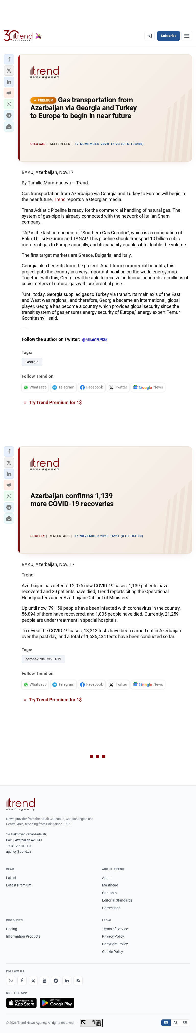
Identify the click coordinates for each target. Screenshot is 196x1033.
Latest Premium (18, 885)
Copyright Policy (115, 944)
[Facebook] (22, 980)
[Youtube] (44, 980)
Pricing (11, 929)
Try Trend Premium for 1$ (55, 402)
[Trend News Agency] (20, 804)
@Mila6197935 (94, 339)
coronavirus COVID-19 (43, 659)
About (107, 878)
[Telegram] (55, 980)
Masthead (110, 885)
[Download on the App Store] (21, 1003)
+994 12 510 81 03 (19, 846)
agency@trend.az (18, 851)
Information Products (23, 936)
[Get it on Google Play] (57, 1003)
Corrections (111, 908)
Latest (11, 878)
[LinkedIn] (66, 980)
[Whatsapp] (10, 980)
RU (185, 1022)
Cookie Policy (112, 952)
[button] (9, 59)
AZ (176, 1022)
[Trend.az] (23, 35)
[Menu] (186, 36)
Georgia (32, 362)
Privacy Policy (113, 936)
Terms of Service (115, 929)
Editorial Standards (117, 900)
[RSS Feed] (78, 980)
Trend (60, 199)
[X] (33, 980)
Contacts (109, 893)
